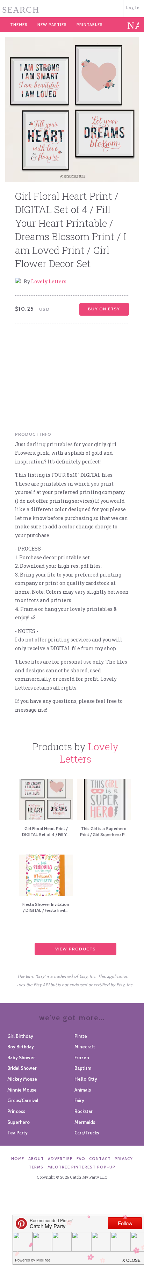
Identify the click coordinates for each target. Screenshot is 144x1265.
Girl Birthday (20, 1036)
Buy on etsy (104, 308)
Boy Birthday (20, 1046)
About (36, 1158)
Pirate (80, 1036)
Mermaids (84, 1122)
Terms (36, 1167)
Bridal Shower (22, 1068)
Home (17, 1158)
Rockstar (83, 1111)
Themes (19, 24)
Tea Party (17, 1132)
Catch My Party (72, 8)
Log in (133, 7)
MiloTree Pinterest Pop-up (81, 1167)
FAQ (81, 1158)
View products (75, 948)
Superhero (18, 1122)
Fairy (79, 1100)
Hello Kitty (85, 1079)
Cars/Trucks (86, 1132)
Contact (100, 1158)
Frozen (81, 1057)
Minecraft (84, 1046)
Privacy (124, 1158)
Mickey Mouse (22, 1079)
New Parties (52, 24)
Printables (90, 24)
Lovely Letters (48, 281)
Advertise (60, 1158)
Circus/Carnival (22, 1100)
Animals (82, 1090)
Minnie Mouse (22, 1090)
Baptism (82, 1068)
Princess (16, 1111)
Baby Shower (21, 1057)
